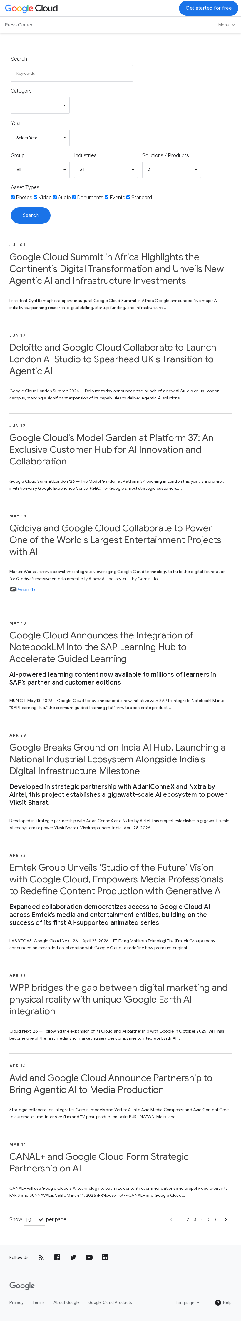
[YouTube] (89, 1257)
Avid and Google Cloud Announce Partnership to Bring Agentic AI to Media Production (110, 1084)
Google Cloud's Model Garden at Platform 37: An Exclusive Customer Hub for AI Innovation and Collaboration (111, 449)
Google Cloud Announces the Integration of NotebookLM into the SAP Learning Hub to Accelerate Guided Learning (101, 647)
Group (18, 155)
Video (45, 197)
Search (19, 59)
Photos (24, 197)
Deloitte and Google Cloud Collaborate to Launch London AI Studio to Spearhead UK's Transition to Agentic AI (112, 359)
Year (16, 123)
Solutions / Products (165, 155)
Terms (38, 1302)
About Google (66, 1302)
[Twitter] (73, 1257)
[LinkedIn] (104, 1257)
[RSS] (41, 1257)
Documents (90, 197)
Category (21, 91)
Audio (64, 197)
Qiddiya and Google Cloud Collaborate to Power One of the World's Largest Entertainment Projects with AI (115, 539)
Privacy (16, 1302)
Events (117, 197)
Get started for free (209, 8)
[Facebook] (57, 1257)
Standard (141, 197)
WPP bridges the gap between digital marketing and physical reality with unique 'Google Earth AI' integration (118, 999)
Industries (85, 155)
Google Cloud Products (110, 1302)
